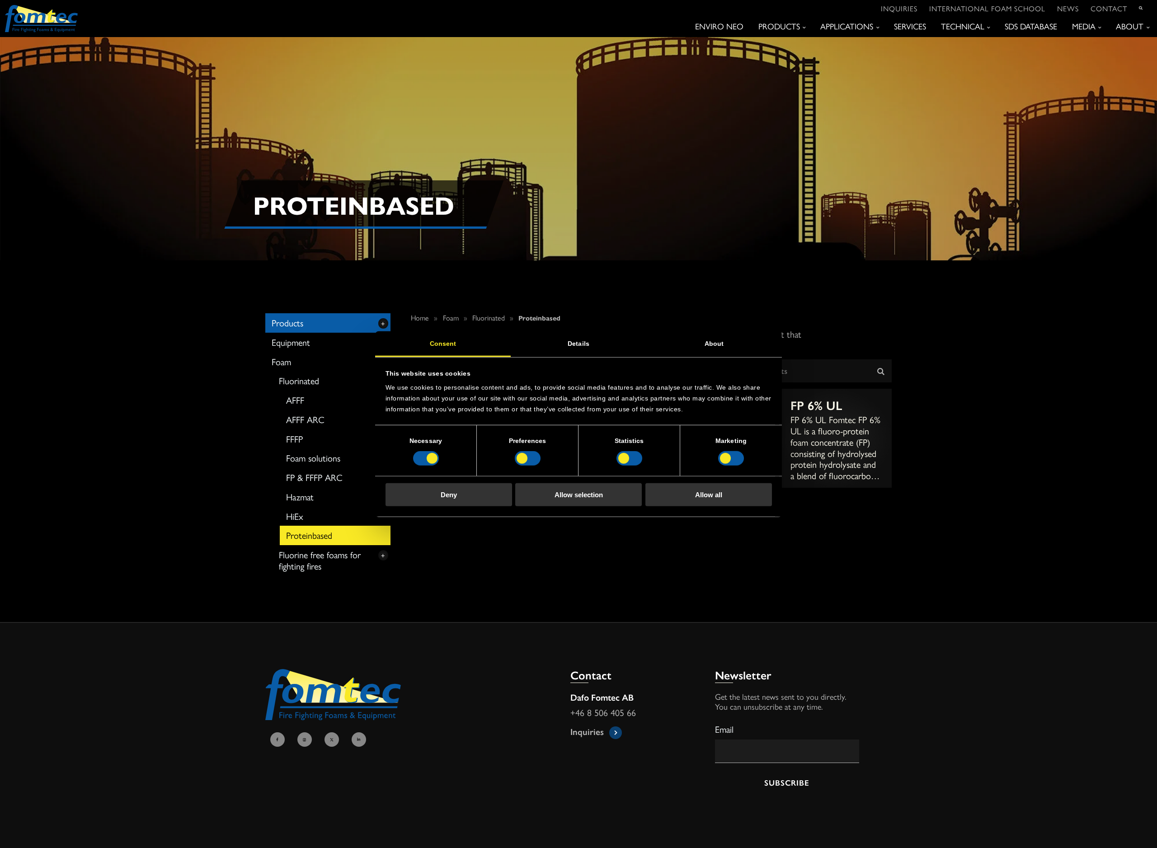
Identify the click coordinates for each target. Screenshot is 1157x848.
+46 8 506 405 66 (603, 713)
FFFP (294, 438)
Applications (846, 26)
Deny (449, 495)
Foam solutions (313, 457)
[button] (876, 371)
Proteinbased (309, 535)
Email (724, 728)
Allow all (708, 495)
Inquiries (899, 8)
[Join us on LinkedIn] (360, 740)
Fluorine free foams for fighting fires (320, 560)
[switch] (528, 458)
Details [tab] (578, 343)
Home (420, 317)
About (1129, 26)
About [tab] (714, 343)
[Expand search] (1141, 8)
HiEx (294, 516)
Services (910, 26)
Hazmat (300, 496)
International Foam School (987, 8)
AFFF (295, 399)
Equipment (291, 342)
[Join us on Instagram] (306, 740)
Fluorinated (299, 380)
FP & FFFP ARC (314, 477)
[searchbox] (792, 371)
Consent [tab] (443, 343)
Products (779, 26)
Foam (281, 361)
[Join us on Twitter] (333, 740)
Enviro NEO (719, 26)
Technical (962, 26)
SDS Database (1031, 26)
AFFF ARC (305, 419)
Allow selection (579, 495)
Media (1084, 26)
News (1068, 8)
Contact (1109, 8)
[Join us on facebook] (278, 740)
